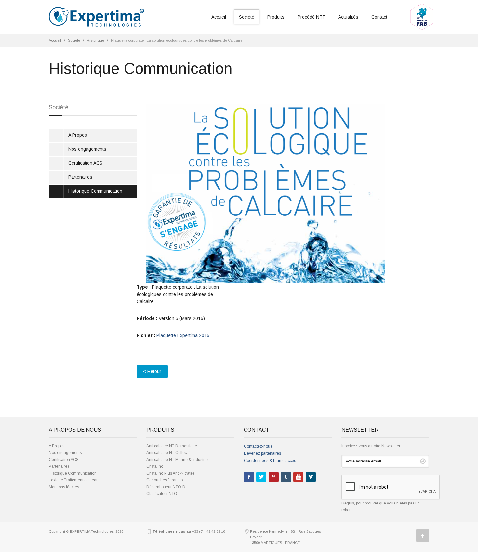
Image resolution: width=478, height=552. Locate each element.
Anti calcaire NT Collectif (168, 452)
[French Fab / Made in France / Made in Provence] (422, 5)
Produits (276, 17)
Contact (379, 17)
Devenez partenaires (262, 453)
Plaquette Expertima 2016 (182, 335)
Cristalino (154, 466)
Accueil (218, 17)
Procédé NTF (311, 17)
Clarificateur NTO (161, 493)
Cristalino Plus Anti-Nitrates (170, 473)
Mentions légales (64, 487)
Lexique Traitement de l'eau (74, 480)
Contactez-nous (258, 446)
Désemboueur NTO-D (165, 487)
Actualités (348, 17)
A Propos (77, 135)
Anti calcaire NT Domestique (171, 446)
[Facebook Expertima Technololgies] (249, 477)
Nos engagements (87, 149)
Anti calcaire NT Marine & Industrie (177, 459)
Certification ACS (85, 163)
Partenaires (80, 177)
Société (246, 17)
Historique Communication (95, 191)
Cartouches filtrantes (164, 480)
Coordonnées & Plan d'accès (270, 460)
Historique (95, 40)
